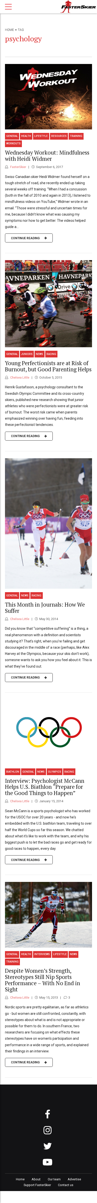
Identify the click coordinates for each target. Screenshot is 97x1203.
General (12, 136)
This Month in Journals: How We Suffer (45, 607)
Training (76, 136)
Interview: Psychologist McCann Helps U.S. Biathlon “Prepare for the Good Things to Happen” (44, 787)
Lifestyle (41, 136)
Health (26, 136)
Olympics (54, 771)
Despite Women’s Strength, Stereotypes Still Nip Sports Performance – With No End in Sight (42, 980)
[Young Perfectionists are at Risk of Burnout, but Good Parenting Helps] (48, 303)
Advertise (74, 1179)
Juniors (27, 354)
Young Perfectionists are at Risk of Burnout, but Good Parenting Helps (48, 366)
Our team (54, 1179)
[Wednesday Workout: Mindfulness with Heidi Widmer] (48, 96)
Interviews (42, 954)
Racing (51, 354)
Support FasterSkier (37, 1185)
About (36, 1179)
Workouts (13, 143)
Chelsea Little (19, 377)
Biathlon (12, 771)
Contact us (65, 1185)
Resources (59, 136)
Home (9, 30)
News (39, 354)
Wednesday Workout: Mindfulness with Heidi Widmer (47, 155)
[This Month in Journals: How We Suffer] (48, 523)
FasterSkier (17, 167)
